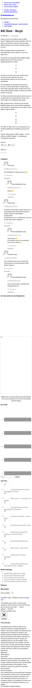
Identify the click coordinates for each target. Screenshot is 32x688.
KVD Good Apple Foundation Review (15, 581)
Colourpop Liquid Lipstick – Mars (21, 525)
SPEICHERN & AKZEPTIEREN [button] (10, 686)
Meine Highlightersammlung (19, 541)
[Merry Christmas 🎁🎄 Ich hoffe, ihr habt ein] (29, 594)
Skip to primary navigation (12, 2)
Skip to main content (10, 4)
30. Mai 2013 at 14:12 (10, 169)
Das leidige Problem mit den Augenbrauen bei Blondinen (16, 508)
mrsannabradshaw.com (7, 15)
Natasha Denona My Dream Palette (15, 573)
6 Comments (14, 36)
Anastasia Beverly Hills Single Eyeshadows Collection (16, 490)
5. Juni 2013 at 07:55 (14, 281)
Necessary (6, 654)
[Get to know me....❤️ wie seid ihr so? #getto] (17, 594)
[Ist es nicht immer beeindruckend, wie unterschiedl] (5, 594)
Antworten (7, 178)
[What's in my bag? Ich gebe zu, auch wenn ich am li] (20, 594)
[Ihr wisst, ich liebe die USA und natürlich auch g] (8, 594)
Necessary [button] (4, 652)
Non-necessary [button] (5, 668)
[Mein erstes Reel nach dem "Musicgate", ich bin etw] (14, 594)
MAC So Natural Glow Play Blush (14, 577)
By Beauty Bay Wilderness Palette (14, 575)
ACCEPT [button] (10, 609)
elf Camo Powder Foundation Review (15, 579)
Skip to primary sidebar (11, 6)
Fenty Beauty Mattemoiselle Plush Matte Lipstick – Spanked (16, 565)
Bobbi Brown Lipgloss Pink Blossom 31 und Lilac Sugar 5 (15, 533)
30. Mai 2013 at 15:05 (10, 206)
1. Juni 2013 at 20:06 (10, 258)
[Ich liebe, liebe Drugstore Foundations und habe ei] (2, 594)
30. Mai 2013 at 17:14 (14, 187)
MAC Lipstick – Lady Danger (19, 548)
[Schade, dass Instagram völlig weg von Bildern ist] (26, 594)
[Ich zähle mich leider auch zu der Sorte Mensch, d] (11, 594)
